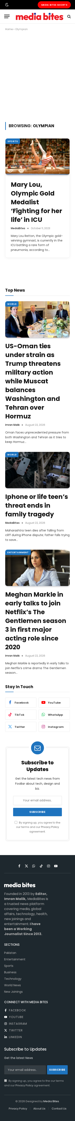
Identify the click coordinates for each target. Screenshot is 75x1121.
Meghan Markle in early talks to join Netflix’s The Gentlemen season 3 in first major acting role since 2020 (35, 621)
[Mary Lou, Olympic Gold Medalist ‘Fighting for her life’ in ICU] (37, 157)
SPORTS (13, 141)
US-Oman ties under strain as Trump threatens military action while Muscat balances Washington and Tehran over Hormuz (33, 381)
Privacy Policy (50, 827)
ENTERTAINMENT (18, 552)
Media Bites (51, 1101)
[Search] (68, 16)
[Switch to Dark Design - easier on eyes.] (6, 5)
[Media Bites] (39, 16)
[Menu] (7, 16)
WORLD (11, 304)
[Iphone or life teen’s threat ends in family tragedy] (37, 470)
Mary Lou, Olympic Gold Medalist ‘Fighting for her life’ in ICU (36, 202)
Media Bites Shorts (54, 4)
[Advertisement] (37, 75)
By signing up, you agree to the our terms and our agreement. (38, 827)
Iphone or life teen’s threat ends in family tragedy (36, 505)
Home (9, 29)
